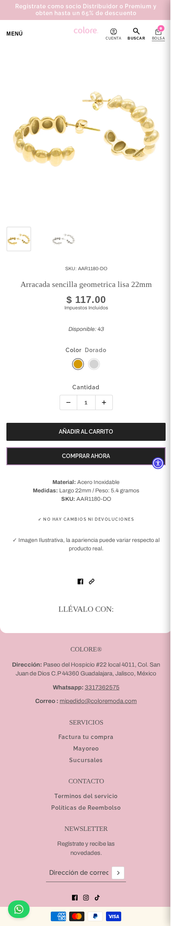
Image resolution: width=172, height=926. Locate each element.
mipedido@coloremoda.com (98, 701)
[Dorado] (78, 364)
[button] (91, 581)
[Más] (104, 402)
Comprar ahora (86, 456)
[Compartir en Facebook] (80, 581)
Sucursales (86, 760)
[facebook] (74, 897)
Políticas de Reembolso (86, 808)
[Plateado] (94, 364)
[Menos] (68, 402)
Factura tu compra (86, 737)
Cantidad (86, 387)
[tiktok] (97, 897)
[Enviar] (118, 872)
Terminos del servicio (86, 796)
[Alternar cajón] (14, 33)
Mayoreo (86, 748)
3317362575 (102, 687)
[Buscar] (136, 33)
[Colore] (86, 30)
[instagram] (86, 897)
